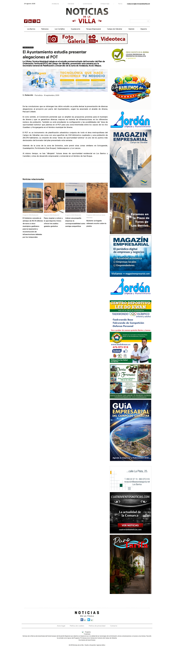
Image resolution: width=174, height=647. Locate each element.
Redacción (29, 95)
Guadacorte (75, 29)
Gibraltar (71, 4)
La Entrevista (87, 4)
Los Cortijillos (60, 29)
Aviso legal (61, 626)
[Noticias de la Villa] (87, 15)
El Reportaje (105, 4)
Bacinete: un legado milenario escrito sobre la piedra (96, 223)
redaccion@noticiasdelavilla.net (138, 4)
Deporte (144, 29)
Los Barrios (31, 29)
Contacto (113, 626)
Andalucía (55, 4)
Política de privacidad (97, 626)
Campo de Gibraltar (114, 29)
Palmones (45, 29)
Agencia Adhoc (100, 645)
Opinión (131, 29)
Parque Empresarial (93, 29)
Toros (120, 4)
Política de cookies (77, 626)
